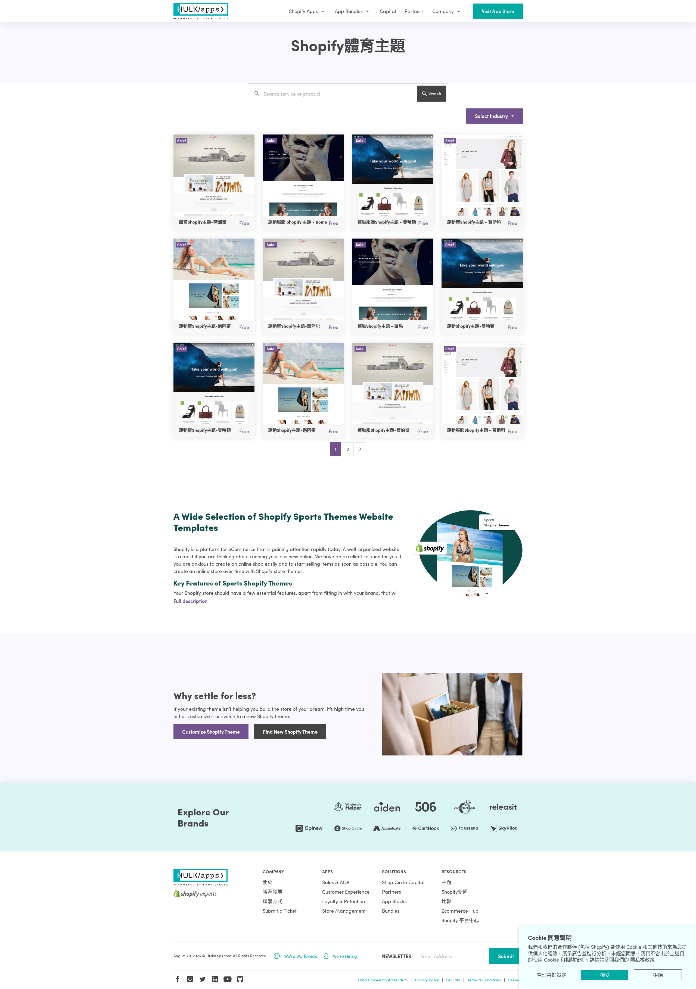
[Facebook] (177, 979)
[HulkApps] (200, 11)
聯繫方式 (272, 901)
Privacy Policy (427, 979)
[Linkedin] (215, 979)
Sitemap (515, 979)
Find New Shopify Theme (290, 731)
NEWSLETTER (396, 956)
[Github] (240, 979)
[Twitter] (202, 979)
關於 (267, 882)
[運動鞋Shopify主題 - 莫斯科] (482, 175)
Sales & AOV (335, 882)
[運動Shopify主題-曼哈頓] (482, 279)
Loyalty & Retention (343, 901)
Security (453, 979)
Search (434, 93)
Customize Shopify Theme (211, 731)
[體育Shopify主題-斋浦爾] (214, 175)
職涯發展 (272, 891)
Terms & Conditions (484, 979)
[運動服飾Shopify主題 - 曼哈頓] (392, 175)
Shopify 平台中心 (460, 920)
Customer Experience (345, 891)
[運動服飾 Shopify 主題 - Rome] (303, 175)
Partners (391, 891)
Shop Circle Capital (403, 882)
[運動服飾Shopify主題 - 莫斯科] (482, 383)
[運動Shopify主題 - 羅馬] (392, 279)
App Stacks (394, 901)
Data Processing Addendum (383, 979)
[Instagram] (190, 979)
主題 (446, 882)
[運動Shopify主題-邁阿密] (303, 383)
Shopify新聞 (455, 891)
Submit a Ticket (280, 910)
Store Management (344, 910)
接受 (605, 974)
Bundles (390, 910)
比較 (446, 901)
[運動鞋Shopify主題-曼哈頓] (214, 383)
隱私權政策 (642, 959)
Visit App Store (498, 11)
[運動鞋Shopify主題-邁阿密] (214, 279)
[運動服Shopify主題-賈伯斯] (392, 383)
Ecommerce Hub (460, 910)
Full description (190, 600)
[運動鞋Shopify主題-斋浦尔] (303, 279)
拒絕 (658, 974)
